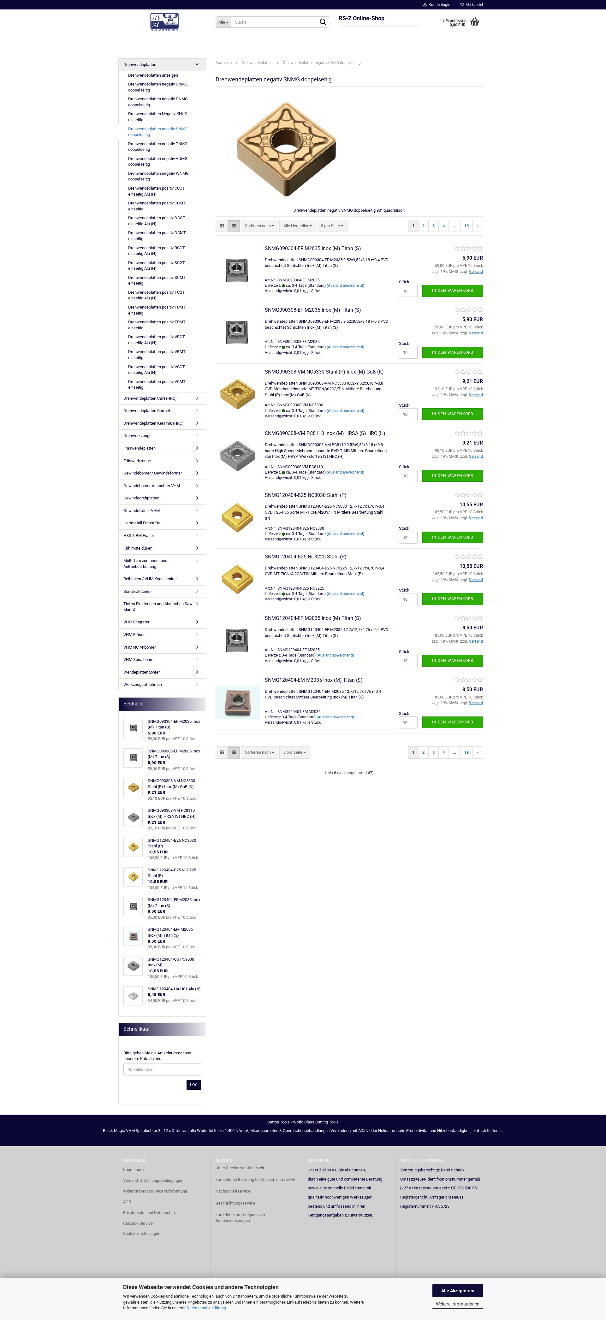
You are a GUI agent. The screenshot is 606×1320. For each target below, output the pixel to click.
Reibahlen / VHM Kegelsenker (150, 578)
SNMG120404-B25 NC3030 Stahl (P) (306, 495)
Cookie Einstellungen (141, 1233)
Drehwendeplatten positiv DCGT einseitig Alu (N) (156, 220)
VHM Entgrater (136, 622)
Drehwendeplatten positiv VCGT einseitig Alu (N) (156, 369)
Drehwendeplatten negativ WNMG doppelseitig (158, 176)
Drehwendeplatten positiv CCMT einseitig (157, 206)
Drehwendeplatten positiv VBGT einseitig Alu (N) (156, 339)
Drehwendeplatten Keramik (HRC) (153, 423)
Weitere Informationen (457, 1303)
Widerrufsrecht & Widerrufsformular (155, 1191)
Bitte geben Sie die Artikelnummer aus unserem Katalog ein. (157, 1056)
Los (194, 1085)
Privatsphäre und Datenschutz (150, 1212)
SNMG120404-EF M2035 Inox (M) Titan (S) (313, 618)
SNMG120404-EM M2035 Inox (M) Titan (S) (314, 680)
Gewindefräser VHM (141, 510)
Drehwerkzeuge (137, 435)
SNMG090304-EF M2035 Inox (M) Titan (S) (313, 248)
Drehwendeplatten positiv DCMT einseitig (157, 235)
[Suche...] (323, 22)
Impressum (133, 1169)
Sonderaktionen (137, 591)
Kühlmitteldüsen (137, 548)
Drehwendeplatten (139, 64)
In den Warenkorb (452, 290)
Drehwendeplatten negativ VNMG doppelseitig (157, 161)
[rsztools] (164, 22)
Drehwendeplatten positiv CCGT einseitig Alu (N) (156, 191)
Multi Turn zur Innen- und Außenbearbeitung (145, 563)
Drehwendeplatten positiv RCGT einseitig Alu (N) (156, 250)
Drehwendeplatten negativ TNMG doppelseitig (157, 146)
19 (466, 225)
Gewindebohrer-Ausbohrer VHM (151, 485)
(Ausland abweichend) (345, 285)
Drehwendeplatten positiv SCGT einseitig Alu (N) (156, 265)
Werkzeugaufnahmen (142, 684)
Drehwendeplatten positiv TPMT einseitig (157, 325)
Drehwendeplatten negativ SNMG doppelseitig (157, 132)
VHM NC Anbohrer (139, 647)
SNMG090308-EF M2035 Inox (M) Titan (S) (313, 310)
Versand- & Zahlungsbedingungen (153, 1180)
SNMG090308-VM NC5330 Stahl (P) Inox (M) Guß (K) (324, 372)
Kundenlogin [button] (438, 5)
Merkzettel (473, 5)
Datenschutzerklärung (206, 1307)
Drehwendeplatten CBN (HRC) (150, 398)
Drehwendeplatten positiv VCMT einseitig (157, 384)
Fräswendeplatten (139, 448)
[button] (222, 226)
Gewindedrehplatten (141, 498)
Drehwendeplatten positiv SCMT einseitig (157, 280)
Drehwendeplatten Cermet (146, 410)
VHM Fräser (134, 634)
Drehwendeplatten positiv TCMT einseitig (157, 310)
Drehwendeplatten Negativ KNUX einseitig (157, 116)
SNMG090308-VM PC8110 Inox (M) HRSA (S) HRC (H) (325, 433)
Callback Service (138, 1223)
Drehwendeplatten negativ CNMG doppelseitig (157, 87)
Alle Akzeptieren (457, 1290)
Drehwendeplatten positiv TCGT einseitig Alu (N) (156, 295)
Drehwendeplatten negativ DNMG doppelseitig (158, 102)
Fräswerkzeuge (137, 460)
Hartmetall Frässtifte (141, 523)
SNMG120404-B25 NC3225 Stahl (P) (306, 557)
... (454, 225)
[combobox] (259, 226)
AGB (127, 1201)
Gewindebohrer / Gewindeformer (152, 473)
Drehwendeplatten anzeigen (153, 75)
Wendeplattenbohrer (141, 672)
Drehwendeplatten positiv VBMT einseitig (157, 354)
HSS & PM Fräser (138, 535)
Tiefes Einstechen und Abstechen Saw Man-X (158, 606)
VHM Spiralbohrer (139, 659)
